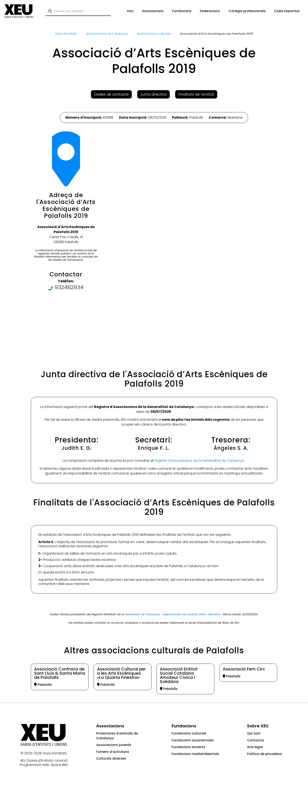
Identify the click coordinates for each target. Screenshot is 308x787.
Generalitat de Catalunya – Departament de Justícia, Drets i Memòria (173, 614)
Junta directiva (153, 94)
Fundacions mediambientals (195, 754)
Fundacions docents (188, 747)
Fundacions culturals (189, 733)
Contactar (255, 740)
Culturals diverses (111, 758)
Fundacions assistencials (193, 740)
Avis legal (255, 747)
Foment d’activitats (112, 752)
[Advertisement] (19, 86)
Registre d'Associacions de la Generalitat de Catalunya (199, 460)
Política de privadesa (264, 754)
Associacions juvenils (113, 745)
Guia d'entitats (55, 753)
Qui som (254, 733)
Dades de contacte (111, 94)
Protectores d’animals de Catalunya (117, 735)
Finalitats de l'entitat (196, 94)
